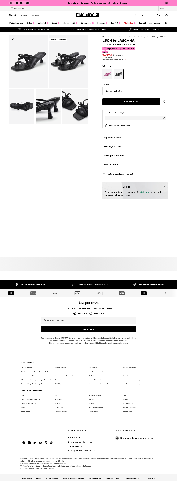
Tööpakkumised (51, 479)
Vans (23, 408)
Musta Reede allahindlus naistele (35, 372)
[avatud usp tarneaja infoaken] (164, 118)
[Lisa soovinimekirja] (165, 101)
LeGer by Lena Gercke (30, 400)
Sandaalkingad (141, 37)
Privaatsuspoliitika (57, 341)
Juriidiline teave (112, 479)
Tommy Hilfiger (95, 395)
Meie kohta (27, 479)
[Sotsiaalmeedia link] (23, 442)
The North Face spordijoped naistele (36, 380)
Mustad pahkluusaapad (132, 384)
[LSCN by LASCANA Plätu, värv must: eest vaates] (28, 61)
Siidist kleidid (60, 368)
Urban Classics (61, 412)
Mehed (24, 15)
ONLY (23, 395)
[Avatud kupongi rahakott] (135, 15)
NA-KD (91, 400)
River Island (127, 412)
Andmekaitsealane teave (73, 479)
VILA (57, 395)
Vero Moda (93, 412)
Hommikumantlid (28, 376)
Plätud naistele (129, 368)
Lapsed (35, 15)
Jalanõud (115, 37)
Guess (125, 400)
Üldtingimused (95, 479)
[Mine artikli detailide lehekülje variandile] (107, 74)
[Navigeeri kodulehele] (36, 432)
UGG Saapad (26, 368)
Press (38, 479)
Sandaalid (127, 37)
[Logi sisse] (143, 15)
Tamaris (58, 400)
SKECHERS (25, 412)
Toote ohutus (149, 479)
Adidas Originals (129, 408)
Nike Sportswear (96, 408)
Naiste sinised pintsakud (65, 376)
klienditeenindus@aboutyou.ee (62, 343)
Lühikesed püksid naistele (99, 372)
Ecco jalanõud (128, 372)
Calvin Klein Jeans (28, 404)
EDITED (58, 404)
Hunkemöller (128, 404)
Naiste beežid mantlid (98, 384)
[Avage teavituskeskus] (151, 15)
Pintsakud (93, 368)
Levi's (125, 395)
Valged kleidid (95, 380)
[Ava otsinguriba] (165, 23)
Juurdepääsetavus (131, 479)
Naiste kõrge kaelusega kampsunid (35, 384)
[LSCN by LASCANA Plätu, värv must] (21, 106)
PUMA (91, 404)
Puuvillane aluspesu (131, 376)
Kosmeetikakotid (62, 380)
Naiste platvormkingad (132, 380)
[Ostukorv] (166, 15)
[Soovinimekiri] (158, 15)
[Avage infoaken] (166, 3)
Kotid (91, 376)
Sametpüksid (60, 372)
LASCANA (59, 408)
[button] (135, 91)
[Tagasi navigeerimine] (13, 39)
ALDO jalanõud (61, 384)
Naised (12, 15)
